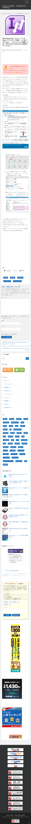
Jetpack (12, 433)
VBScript (10, 443)
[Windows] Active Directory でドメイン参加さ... (18, 475)
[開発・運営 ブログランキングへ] (15, 782)
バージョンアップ (17, 281)
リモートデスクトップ (8, 461)
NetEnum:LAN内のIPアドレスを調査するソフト (18, 495)
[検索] (27, 358)
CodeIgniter (7, 407)
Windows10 (20, 277)
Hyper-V (5, 429)
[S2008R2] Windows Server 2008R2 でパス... (18, 529)
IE (10, 429)
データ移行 (12, 450)
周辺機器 (6, 400)
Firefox (4, 426)
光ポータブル (19, 461)
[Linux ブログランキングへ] (15, 798)
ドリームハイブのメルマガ (11, 570)
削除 (26, 461)
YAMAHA (21, 447)
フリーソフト (14, 454)
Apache (5, 419)
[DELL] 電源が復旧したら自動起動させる (18, 522)
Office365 (12, 277)
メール (3, 326)
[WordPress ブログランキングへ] (15, 803)
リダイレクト (15, 457)
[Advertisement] (15, 59)
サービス (6, 397)
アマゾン (8, 593)
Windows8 (5, 447)
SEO (18, 440)
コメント (4, 297)
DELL (22, 422)
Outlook (17, 436)
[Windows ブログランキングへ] (15, 787)
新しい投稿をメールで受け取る (9, 334)
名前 (2, 320)
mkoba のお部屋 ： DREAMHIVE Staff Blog (14, 6)
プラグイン (22, 454)
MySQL (25, 433)
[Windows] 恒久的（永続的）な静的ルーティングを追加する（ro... (19, 481)
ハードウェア (7, 394)
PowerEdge (6, 440)
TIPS (21, 50)
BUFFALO (19, 419)
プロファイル (6, 457)
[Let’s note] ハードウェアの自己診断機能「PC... (18, 536)
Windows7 (24, 443)
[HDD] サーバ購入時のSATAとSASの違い (18, 509)
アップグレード (7, 281)
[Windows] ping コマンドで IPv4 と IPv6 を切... (19, 502)
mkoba (15, 50)
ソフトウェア (7, 384)
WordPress (7, 390)
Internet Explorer (17, 429)
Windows (17, 443)
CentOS (25, 419)
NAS (4, 436)
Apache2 (12, 419)
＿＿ (27, 617)
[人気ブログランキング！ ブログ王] (15, 736)
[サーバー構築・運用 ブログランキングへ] (15, 793)
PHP (23, 436)
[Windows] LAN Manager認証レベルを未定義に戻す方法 (18, 515)
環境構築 (6, 387)
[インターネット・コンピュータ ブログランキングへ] (15, 772)
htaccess (23, 426)
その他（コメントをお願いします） (13, 598)
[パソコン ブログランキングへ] (15, 777)
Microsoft (19, 433)
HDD (17, 426)
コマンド (5, 450)
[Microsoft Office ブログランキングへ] (15, 808)
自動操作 (5, 464)
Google (11, 426)
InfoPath (5, 277)
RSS (13, 440)
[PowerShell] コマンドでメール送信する (19, 488)
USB (4, 443)
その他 (5, 404)
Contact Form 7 (15, 422)
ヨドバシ (8, 595)
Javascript (5, 433)
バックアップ (21, 450)
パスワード (5, 454)
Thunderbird (24, 440)
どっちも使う (9, 596)
